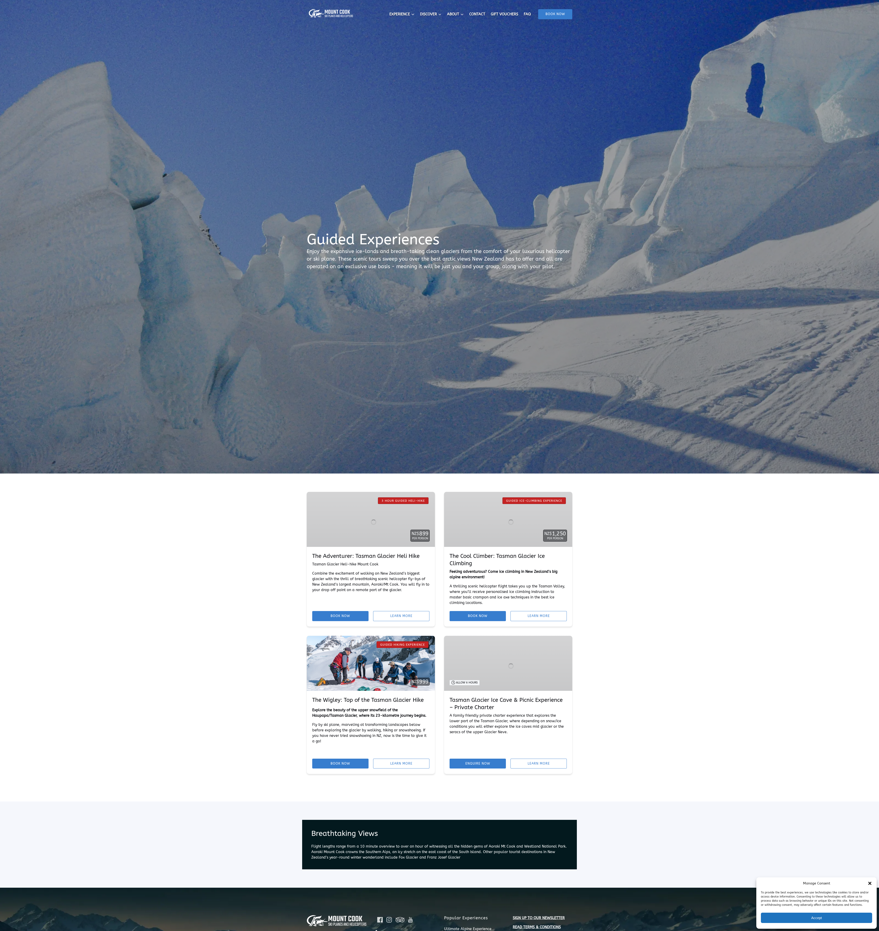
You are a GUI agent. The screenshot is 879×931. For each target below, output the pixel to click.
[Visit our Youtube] (410, 920)
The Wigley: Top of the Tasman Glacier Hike (368, 700)
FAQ (527, 14)
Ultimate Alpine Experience (467, 929)
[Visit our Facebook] (380, 920)
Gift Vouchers (504, 14)
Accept (816, 918)
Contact (477, 14)
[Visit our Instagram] (389, 920)
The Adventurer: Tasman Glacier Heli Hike (366, 556)
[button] (870, 883)
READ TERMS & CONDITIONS (537, 927)
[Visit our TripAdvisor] (400, 920)
